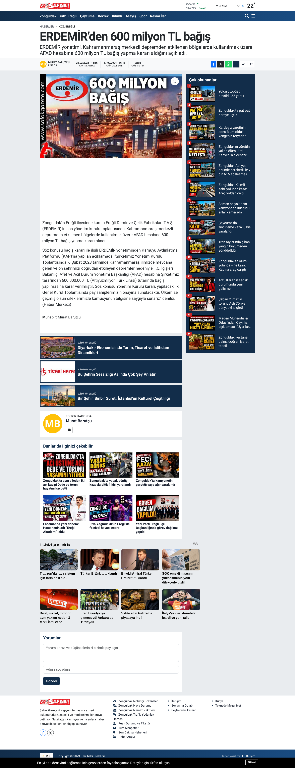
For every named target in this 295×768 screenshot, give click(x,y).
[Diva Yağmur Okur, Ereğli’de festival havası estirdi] (111, 508)
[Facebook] (43, 732)
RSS (48, 756)
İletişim (176, 701)
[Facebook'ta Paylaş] (213, 64)
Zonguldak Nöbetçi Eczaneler (138, 701)
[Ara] (247, 16)
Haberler (47, 26)
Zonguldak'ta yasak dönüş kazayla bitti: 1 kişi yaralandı (110, 482)
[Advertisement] (115, 188)
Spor (143, 16)
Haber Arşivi (126, 737)
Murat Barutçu (79, 420)
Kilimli (117, 16)
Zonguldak (48, 16)
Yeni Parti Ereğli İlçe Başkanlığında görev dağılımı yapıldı (157, 527)
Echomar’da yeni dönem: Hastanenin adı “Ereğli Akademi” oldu (61, 527)
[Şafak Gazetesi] (55, 5)
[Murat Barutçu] (52, 423)
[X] (50, 732)
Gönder (51, 681)
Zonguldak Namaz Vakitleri (136, 710)
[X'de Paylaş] (220, 64)
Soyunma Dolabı (182, 705)
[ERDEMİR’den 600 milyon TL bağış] (111, 115)
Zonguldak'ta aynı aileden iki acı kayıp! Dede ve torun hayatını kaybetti (63, 484)
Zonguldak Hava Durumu (134, 705)
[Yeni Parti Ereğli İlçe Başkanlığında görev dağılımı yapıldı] (157, 508)
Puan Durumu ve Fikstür (134, 723)
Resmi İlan (158, 16)
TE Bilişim (248, 756)
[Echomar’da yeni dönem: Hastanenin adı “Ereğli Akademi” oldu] (64, 508)
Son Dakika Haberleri (132, 732)
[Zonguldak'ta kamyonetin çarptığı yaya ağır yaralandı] (157, 465)
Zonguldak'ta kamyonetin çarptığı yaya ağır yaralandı (155, 482)
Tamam (252, 762)
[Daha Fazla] (236, 64)
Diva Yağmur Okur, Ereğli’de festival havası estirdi (110, 526)
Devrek (103, 16)
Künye (219, 701)
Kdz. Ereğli (68, 16)
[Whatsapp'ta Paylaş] (228, 64)
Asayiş (131, 16)
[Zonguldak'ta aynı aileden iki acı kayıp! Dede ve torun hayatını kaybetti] (64, 465)
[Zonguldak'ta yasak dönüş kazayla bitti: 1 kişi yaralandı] (111, 465)
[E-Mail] (69, 430)
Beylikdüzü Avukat (183, 710)
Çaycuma (87, 16)
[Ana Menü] (252, 16)
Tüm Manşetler (128, 728)
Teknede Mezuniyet (228, 705)
